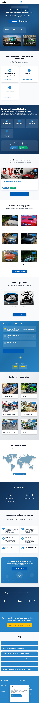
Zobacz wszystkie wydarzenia (20, 194)
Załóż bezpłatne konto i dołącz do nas (13, 350)
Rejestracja (3, 691)
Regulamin (22, 682)
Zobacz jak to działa (7, 79)
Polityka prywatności (23, 683)
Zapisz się (13, 187)
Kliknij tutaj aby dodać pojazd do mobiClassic (19, 625)
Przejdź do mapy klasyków (20, 474)
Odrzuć (13, 699)
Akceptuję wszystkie (16, 695)
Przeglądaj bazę (25, 21)
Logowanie (3, 689)
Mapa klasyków (3, 685)
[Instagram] (30, 694)
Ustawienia (21, 699)
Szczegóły (6, 187)
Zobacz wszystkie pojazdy (20, 271)
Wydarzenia (3, 682)
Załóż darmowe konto (20, 568)
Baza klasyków (3, 683)
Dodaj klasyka (14, 21)
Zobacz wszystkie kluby (20, 314)
